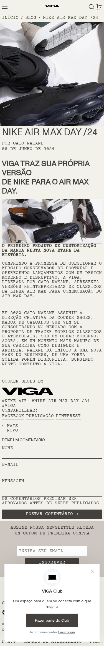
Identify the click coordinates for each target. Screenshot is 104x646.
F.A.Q (9, 641)
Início (10, 17)
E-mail (10, 464)
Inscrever (52, 562)
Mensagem (13, 481)
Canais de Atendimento (53, 641)
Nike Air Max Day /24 (70, 17)
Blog (30, 17)
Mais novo (12, 428)
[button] (91, 7)
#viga (9, 405)
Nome (7, 448)
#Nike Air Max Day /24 (61, 401)
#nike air (14, 401)
